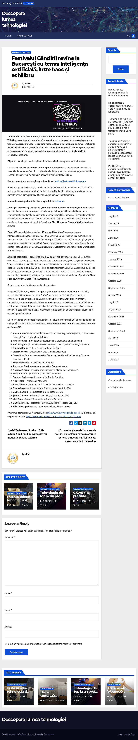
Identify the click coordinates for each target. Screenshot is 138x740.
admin (28, 83)
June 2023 (113, 345)
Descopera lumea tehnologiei (14, 19)
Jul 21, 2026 (15, 696)
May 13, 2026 (116, 696)
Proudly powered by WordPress (14, 734)
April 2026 (113, 238)
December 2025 (116, 266)
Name (8, 593)
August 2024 (114, 309)
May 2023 (113, 352)
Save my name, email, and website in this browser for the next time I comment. (45, 644)
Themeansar (48, 734)
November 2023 (116, 317)
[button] (128, 36)
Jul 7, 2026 (48, 700)
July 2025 (113, 302)
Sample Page (24, 36)
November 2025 (116, 274)
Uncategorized (115, 387)
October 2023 (115, 324)
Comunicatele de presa (21, 52)
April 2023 (113, 360)
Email (8, 610)
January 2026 (115, 259)
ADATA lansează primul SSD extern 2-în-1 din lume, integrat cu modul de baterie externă (27, 434)
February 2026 (115, 252)
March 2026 (114, 245)
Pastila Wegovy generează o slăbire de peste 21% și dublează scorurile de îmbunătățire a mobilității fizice (120, 172)
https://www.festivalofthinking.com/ (63, 413)
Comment (10, 537)
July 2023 (113, 338)
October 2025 (115, 281)
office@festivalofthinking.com (70, 181)
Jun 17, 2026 (82, 696)
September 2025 (116, 288)
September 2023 (116, 331)
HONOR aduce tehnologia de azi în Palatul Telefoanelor (118, 93)
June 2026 (113, 223)
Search (112, 50)
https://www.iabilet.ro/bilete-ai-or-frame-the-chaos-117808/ (53, 416)
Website (9, 627)
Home (8, 36)
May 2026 (113, 231)
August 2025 (114, 295)
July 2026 (113, 216)
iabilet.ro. (59, 201)
